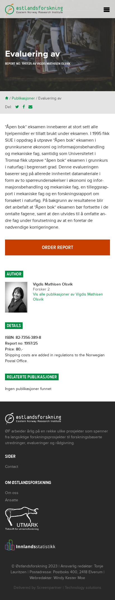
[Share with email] (30, 107)
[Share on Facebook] (24, 107)
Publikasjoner (23, 98)
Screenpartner (49, 587)
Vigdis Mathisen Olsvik (53, 63)
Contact (11, 466)
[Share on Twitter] (17, 107)
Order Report (57, 247)
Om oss (11, 492)
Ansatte (11, 500)
